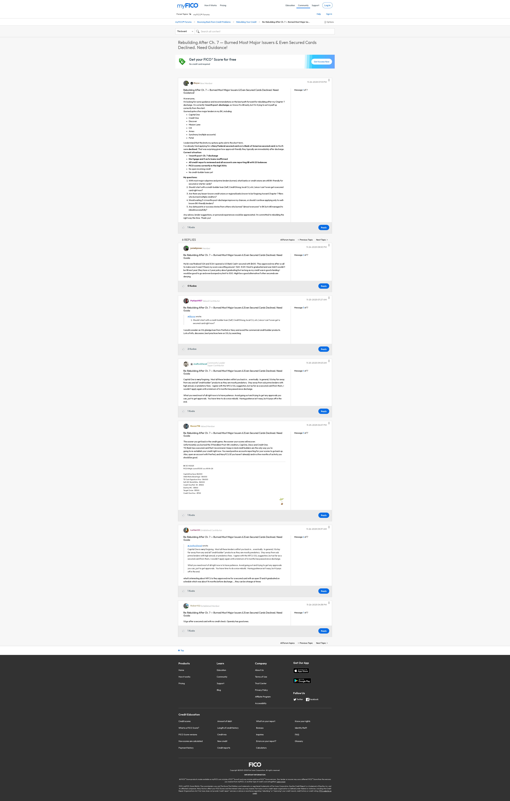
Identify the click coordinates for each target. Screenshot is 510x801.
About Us (259, 670)
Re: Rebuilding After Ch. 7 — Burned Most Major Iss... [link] (286, 22)
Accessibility (260, 703)
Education (290, 5)
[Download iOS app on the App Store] (301, 670)
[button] (329, 79)
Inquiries (260, 734)
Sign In (329, 14)
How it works (184, 676)
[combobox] (265, 31)
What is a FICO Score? (188, 728)
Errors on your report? (266, 741)
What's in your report (265, 721)
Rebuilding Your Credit (246, 22)
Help (319, 14)
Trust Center (261, 683)
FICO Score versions (187, 734)
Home (181, 670)
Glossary (299, 741)
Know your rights (302, 721)
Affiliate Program (263, 696)
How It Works (210, 5)
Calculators (261, 747)
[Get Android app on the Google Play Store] (302, 681)
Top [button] (182, 650)
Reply (324, 227)
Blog (219, 690)
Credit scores (184, 721)
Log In (327, 5)
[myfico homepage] (188, 6)
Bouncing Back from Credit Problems (214, 22)
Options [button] (330, 22)
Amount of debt (224, 721)
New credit (222, 741)
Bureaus (260, 728)
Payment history (186, 747)
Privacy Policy (261, 690)
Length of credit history (228, 728)
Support (315, 5)
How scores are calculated (190, 741)
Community (303, 5)
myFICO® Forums (201, 14)
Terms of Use (261, 676)
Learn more (281, 782)
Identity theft (301, 728)
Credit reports (223, 747)
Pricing (223, 5)
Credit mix (222, 734)
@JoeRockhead (195, 545)
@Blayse (191, 316)
